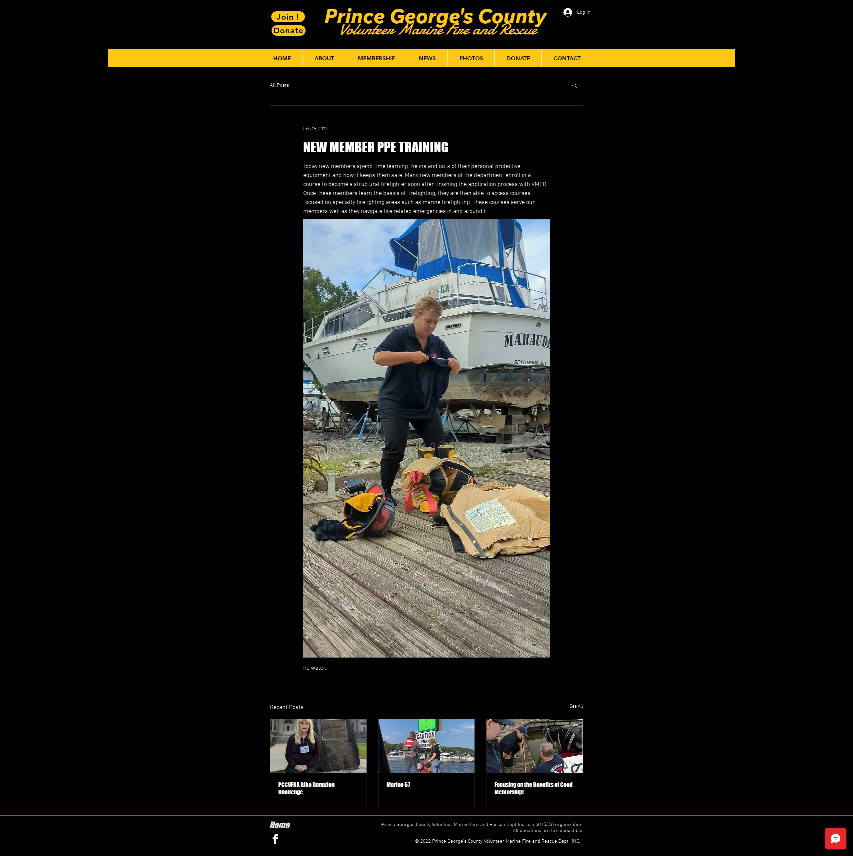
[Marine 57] (427, 746)
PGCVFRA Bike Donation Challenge (306, 788)
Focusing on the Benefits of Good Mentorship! (533, 788)
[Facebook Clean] (275, 839)
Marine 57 (398, 784)
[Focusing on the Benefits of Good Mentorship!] (534, 746)
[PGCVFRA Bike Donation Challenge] (318, 746)
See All (576, 706)
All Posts (279, 85)
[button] (574, 85)
